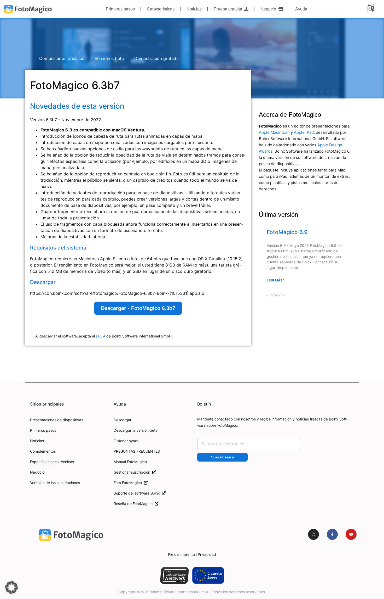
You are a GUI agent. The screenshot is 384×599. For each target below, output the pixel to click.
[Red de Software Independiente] (174, 575)
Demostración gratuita (156, 58)
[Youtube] (351, 534)
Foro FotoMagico (129, 482)
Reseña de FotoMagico (134, 503)
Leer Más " (275, 280)
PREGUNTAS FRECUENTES (137, 451)
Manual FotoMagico (130, 461)
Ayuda (301, 9)
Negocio (269, 9)
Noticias (194, 9)
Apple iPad (304, 132)
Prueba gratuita (229, 9)
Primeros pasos (120, 9)
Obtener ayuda (126, 441)
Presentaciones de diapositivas (56, 420)
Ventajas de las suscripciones (55, 482)
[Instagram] (313, 534)
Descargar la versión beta (136, 430)
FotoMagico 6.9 (287, 232)
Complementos (43, 451)
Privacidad (207, 554)
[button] (11, 587)
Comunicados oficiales (61, 58)
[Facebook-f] (332, 534)
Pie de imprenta (181, 554)
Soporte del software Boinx (138, 493)
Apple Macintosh (274, 132)
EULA (100, 336)
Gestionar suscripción (133, 472)
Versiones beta (109, 58)
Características (160, 9)
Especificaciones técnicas (52, 461)
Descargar (122, 420)
